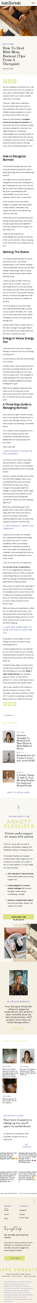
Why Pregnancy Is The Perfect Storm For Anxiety (10, 1101)
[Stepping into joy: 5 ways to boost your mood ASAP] (9, 756)
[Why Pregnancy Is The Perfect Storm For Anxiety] (10, 1085)
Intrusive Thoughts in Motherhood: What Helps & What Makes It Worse (24, 742)
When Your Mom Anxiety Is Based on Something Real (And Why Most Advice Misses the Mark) (11, 1073)
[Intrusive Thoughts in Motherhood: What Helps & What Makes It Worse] (9, 737)
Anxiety (20, 772)
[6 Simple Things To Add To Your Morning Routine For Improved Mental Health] (9, 776)
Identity (20, 752)
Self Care (8, 44)
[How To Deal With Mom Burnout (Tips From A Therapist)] (18, 21)
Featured (21, 732)
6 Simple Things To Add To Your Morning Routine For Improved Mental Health (26, 780)
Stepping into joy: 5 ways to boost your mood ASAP (26, 758)
